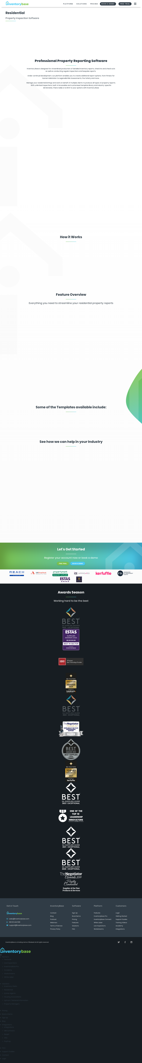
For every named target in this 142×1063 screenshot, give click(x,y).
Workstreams (99, 929)
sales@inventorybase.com (19, 919)
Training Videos (121, 923)
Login (118, 913)
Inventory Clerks (10, 986)
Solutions (81, 4)
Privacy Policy (55, 929)
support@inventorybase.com (20, 925)
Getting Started (121, 916)
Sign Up (75, 913)
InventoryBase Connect (102, 919)
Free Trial (125, 4)
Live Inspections (100, 926)
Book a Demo (77, 563)
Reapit (6, 1034)
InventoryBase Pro (100, 916)
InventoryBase (57, 906)
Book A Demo (107, 4)
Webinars (53, 923)
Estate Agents (10, 993)
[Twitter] (119, 942)
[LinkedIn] (131, 942)
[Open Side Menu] (135, 3)
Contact (53, 913)
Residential (8, 990)
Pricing (94, 4)
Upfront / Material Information (16, 1000)
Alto (5, 1038)
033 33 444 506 (14, 922)
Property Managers (12, 1004)
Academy (119, 926)
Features (75, 923)
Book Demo (76, 916)
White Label (98, 923)
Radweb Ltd (32, 942)
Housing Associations (12, 997)
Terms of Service (56, 926)
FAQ (73, 929)
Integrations (120, 929)
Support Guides (121, 919)
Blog (52, 916)
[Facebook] (125, 942)
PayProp (7, 1041)
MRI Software (9, 1031)
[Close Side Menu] (1, 955)
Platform (68, 4)
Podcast (53, 919)
